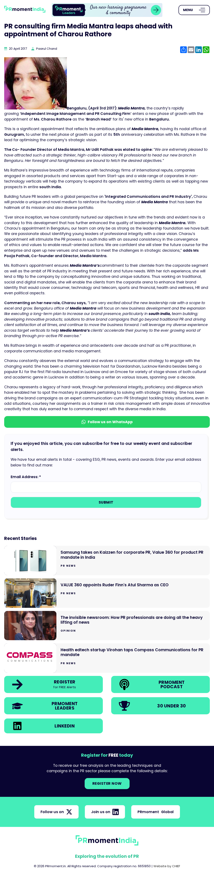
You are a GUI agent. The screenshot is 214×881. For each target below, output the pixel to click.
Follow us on (52, 811)
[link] (107, 10)
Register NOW (107, 783)
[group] (107, 10)
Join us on (100, 811)
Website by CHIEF (166, 866)
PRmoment (156, 811)
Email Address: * (26, 476)
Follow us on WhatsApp (110, 421)
